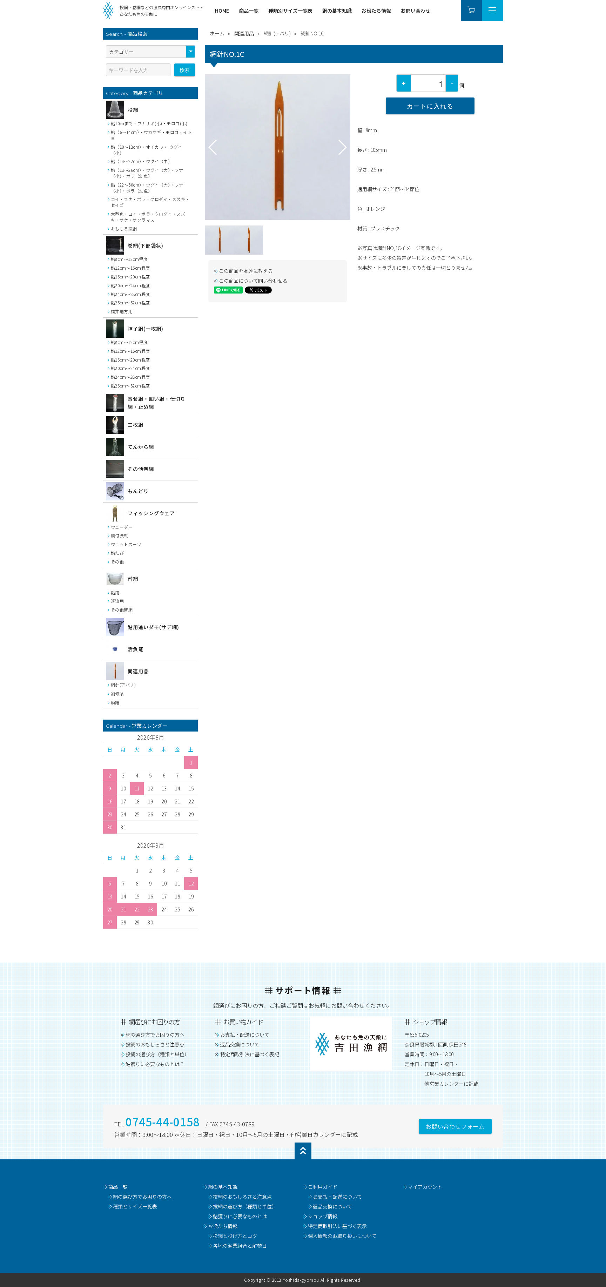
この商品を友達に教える (246, 270)
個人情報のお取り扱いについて (342, 1235)
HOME (222, 10)
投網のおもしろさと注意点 (155, 1044)
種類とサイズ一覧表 (135, 1206)
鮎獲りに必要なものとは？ (155, 1063)
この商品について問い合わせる (253, 280)
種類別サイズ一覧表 (290, 10)
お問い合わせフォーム (455, 1126)
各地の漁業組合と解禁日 (240, 1245)
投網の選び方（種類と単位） (157, 1054)
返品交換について (240, 1044)
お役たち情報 (376, 10)
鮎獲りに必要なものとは (240, 1216)
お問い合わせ (415, 10)
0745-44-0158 (163, 1121)
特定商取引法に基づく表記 (249, 1054)
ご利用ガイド (322, 1186)
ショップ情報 (322, 1216)
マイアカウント (425, 1186)
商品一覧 (248, 10)
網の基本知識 (337, 10)
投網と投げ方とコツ (235, 1235)
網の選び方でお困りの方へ (155, 1034)
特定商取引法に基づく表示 (337, 1225)
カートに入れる (430, 105)
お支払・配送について (244, 1034)
